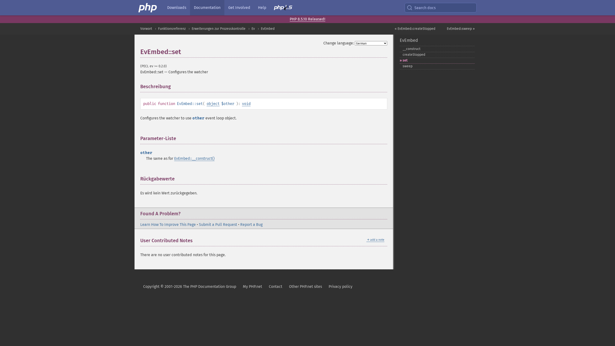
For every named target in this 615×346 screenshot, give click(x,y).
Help (262, 7)
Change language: (338, 43)
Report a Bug (251, 224)
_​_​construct (411, 49)
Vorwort (146, 29)
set (405, 60)
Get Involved (239, 7)
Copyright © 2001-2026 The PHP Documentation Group (189, 286)
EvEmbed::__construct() (194, 158)
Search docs (425, 8)
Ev (253, 29)
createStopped (414, 55)
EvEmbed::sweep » (461, 29)
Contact (275, 286)
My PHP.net (252, 286)
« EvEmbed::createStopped (415, 29)
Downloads (176, 7)
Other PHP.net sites (305, 286)
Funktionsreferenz (172, 29)
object (213, 103)
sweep (407, 66)
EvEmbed (268, 29)
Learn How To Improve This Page (168, 224)
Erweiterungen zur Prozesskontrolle (219, 29)
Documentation (207, 7)
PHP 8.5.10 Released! (307, 19)
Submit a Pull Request (218, 224)
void (246, 103)
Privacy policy (340, 286)
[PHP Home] (148, 7)
